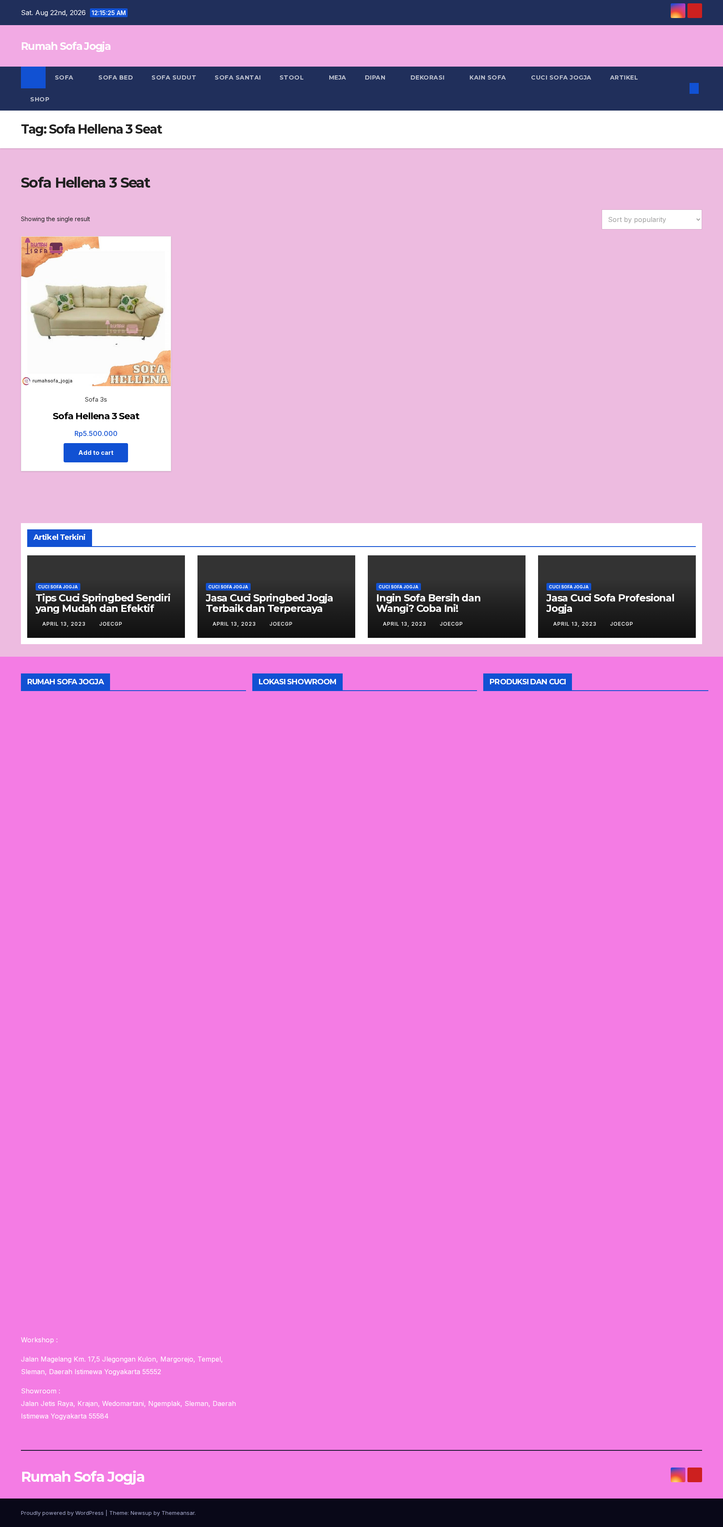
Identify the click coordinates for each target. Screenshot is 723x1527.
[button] (680, 88)
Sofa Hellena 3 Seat (96, 416)
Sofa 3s (96, 399)
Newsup (141, 1512)
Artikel (624, 77)
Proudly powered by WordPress (63, 1512)
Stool (292, 77)
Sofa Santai (238, 77)
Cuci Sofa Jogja (561, 77)
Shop (39, 99)
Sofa (65, 77)
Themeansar (178, 1512)
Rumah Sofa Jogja (65, 46)
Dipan (376, 77)
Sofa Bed (115, 77)
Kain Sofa (488, 77)
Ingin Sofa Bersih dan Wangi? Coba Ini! (428, 603)
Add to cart (95, 452)
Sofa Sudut (173, 77)
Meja (337, 77)
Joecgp (111, 624)
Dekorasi (428, 77)
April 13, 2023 (64, 624)
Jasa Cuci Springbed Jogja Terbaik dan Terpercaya (269, 603)
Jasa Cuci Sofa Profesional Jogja (610, 603)
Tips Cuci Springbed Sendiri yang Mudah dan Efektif (103, 603)
